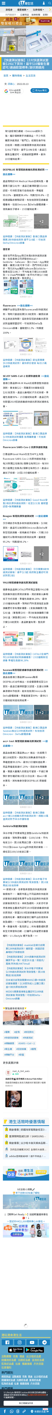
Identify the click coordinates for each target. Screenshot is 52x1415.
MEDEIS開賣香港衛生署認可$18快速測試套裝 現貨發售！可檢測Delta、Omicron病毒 (24, 995)
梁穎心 (11, 84)
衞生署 (8, 1048)
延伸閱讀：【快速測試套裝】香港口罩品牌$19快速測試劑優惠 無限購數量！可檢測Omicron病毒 (25, 437)
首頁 (5, 75)
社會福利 (6, 1367)
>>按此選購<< (25, 305)
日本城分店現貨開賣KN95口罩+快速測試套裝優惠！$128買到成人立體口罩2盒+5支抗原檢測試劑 (25, 983)
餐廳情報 (27, 1363)
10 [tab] (28, 21)
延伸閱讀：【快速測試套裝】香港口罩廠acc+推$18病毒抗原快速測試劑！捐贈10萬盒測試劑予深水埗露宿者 (25, 816)
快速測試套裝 (11, 1037)
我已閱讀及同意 (26, 1403)
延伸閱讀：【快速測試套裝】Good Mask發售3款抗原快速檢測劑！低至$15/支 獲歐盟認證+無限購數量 (25, 503)
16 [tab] (31, 24)
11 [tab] (31, 21)
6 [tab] (33, 17)
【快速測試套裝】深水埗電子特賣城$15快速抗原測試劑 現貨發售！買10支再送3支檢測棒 (25, 971)
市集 (15, 1356)
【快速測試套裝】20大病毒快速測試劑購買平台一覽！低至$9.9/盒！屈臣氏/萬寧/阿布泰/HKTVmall (25, 960)
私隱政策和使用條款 (37, 1394)
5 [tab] (31, 17)
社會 (17, 1363)
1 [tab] (19, 17)
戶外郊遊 (38, 1363)
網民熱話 (6, 1376)
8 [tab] (22, 21)
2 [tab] (22, 17)
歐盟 (22, 1054)
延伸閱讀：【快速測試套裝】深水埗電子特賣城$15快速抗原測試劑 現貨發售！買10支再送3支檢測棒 (26, 882)
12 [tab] (33, 21)
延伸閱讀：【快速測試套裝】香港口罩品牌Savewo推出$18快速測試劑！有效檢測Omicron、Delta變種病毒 (25, 731)
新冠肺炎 (29, 1031)
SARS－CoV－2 (27, 1043)
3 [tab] (25, 17)
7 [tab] (19, 21)
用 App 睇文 (41, 90)
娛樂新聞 (35, 14)
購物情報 (17, 75)
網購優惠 (9, 1043)
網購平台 (9, 1054)
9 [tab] (25, 21)
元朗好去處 (24, 1360)
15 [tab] (28, 24)
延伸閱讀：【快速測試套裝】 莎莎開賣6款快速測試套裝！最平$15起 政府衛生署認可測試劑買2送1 (26, 572)
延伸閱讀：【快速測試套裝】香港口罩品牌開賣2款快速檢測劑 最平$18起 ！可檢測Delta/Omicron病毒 (25, 239)
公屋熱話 (24, 14)
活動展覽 (6, 1356)
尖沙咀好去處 (33, 1356)
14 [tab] (25, 24)
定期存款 (47, 14)
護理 (34, 1048)
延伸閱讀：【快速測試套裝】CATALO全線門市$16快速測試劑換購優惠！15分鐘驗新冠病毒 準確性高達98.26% (26, 657)
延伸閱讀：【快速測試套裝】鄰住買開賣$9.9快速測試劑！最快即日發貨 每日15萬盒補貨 (25, 363)
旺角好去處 (7, 1363)
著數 (7, 1031)
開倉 (22, 1356)
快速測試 (28, 1037)
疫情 (17, 1031)
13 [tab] (22, 24)
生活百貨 (31, 75)
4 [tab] (28, 17)
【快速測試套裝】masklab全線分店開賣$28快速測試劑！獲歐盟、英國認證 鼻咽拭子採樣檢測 (25, 948)
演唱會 (8, 9)
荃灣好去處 (38, 1360)
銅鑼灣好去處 (8, 1360)
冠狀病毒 (21, 1048)
